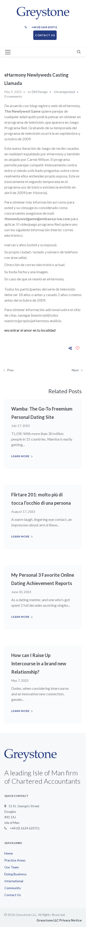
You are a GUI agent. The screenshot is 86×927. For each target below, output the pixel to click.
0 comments (13, 96)
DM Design (40, 92)
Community (12, 888)
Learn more (20, 456)
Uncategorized (64, 92)
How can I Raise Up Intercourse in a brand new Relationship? (38, 663)
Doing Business (15, 874)
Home (8, 853)
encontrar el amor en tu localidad (29, 330)
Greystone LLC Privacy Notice (59, 920)
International (13, 881)
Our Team (11, 867)
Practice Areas (14, 860)
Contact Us (12, 895)
